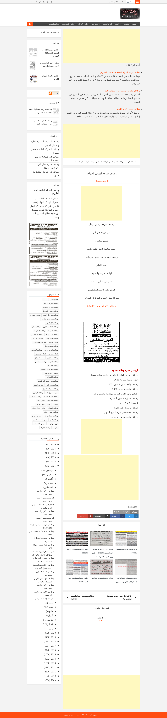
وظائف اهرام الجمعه (51, 303)
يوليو (50, 602)
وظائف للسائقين (36, 350)
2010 (53, 676)
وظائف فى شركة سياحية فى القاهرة (102, 578)
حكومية (126, 24)
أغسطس (48, 487)
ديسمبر (49, 470)
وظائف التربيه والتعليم (50, 307)
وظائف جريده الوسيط (50, 311)
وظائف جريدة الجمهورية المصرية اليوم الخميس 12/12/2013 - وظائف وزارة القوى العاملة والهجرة (102, 553)
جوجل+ (81, 516)
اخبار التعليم (41, 400)
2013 (53, 663)
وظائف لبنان (54, 420)
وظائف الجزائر (53, 408)
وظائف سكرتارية (52, 358)
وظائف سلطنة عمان (51, 346)
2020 (53, 633)
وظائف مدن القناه (52, 385)
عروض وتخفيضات (39, 424)
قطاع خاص (54, 299)
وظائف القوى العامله (51, 396)
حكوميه (45, 299)
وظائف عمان (36, 416)
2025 (53, 448)
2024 (53, 453)
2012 (53, 667)
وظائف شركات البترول (50, 389)
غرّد (129, 516)
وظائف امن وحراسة (51, 350)
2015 (53, 654)
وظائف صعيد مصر (52, 338)
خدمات (55, 404)
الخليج (117, 24)
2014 (53, 658)
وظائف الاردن (53, 362)
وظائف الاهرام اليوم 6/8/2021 (101, 306)
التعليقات (101, 516)
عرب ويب (67, 715)
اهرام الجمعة (107, 24)
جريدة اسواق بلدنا (51, 393)
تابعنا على (95, 24)
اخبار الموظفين (40, 354)
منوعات (55, 427)
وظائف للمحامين (40, 362)
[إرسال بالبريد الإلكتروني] (136, 507)
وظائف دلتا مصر (37, 338)
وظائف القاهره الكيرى (50, 327)
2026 (53, 444)
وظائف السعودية (39, 330)
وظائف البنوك (38, 385)
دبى (45, 420)
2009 (53, 680)
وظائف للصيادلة (52, 400)
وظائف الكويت (53, 330)
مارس (49, 620)
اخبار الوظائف (53, 354)
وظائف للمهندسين (68, 24)
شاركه (114, 516)
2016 (53, 650)
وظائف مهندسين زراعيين (49, 369)
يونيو (50, 607)
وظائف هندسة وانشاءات (49, 319)
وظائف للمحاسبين (37, 334)
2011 (53, 671)
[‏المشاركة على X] (131, 507)
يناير (50, 628)
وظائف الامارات (35, 315)
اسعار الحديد (37, 420)
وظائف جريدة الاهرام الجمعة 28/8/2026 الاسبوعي (110, 1)
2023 (53, 457)
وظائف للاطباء (53, 365)
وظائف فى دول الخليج (50, 315)
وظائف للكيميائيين (52, 377)
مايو (51, 611)
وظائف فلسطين (35, 396)
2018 (53, 641)
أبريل (50, 615)
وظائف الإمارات (83, 24)
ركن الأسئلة (125, 512)
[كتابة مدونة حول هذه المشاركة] (134, 507)
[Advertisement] (101, 46)
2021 (53, 466)
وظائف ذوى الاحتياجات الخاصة (48, 381)
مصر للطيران (39, 358)
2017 (53, 645)
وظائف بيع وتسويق (39, 342)
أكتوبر (50, 479)
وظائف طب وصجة (51, 334)
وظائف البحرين (38, 393)
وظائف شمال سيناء (38, 408)
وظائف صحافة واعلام (51, 416)
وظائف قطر (36, 327)
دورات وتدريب (53, 424)
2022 (53, 461)
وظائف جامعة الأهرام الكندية (128, 109)
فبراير (50, 624)
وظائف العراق (45, 427)
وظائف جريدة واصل (51, 412)
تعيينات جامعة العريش (44, 598)
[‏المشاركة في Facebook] (129, 507)
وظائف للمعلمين (53, 24)
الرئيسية (135, 24)
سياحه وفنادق (53, 342)
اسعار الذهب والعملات (50, 373)
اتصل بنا (116, 512)
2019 (53, 637)
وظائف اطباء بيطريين (43, 404)
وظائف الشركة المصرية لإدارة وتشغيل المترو (121, 91)
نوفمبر (49, 474)
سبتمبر (49, 483)
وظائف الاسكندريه (52, 323)
